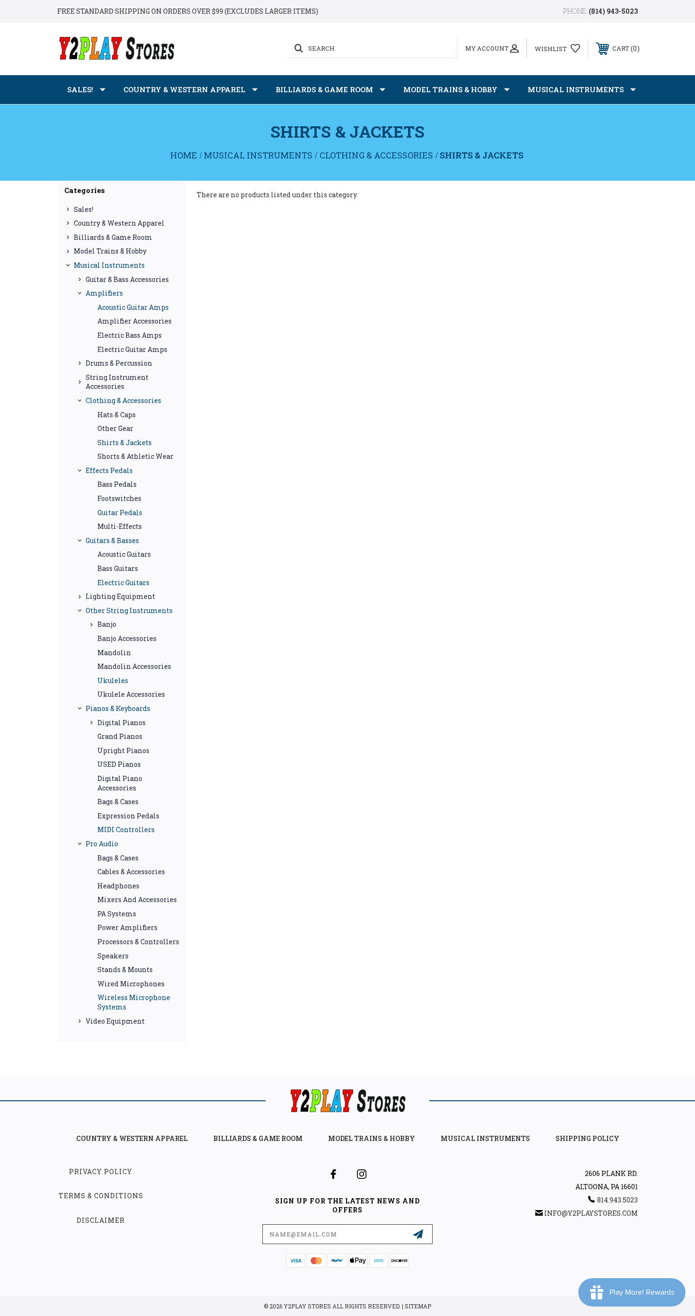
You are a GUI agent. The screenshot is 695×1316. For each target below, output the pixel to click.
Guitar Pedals (119, 512)
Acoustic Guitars (124, 554)
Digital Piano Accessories (119, 783)
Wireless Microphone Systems (133, 1002)
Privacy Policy (100, 1171)
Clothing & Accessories (123, 400)
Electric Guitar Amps (132, 349)
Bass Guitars (117, 568)
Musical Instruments (576, 89)
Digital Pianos (121, 722)
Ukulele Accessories (131, 694)
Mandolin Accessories (134, 666)
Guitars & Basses (112, 540)
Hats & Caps (116, 414)
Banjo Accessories (126, 638)
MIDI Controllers (126, 829)
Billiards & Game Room (324, 89)
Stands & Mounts (125, 969)
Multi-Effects (119, 526)
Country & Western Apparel (184, 89)
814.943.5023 (617, 1199)
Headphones (118, 885)
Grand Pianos (119, 736)
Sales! (80, 89)
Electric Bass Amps (129, 335)
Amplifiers (104, 293)
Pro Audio (102, 843)
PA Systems (116, 913)
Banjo (106, 624)
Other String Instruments (129, 610)
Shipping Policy (587, 1138)
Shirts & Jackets (124, 442)
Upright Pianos (123, 750)
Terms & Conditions (101, 1195)
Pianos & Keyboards (118, 708)
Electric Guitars (123, 582)
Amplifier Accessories (134, 320)
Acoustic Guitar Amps (133, 307)
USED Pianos (119, 764)
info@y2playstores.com (591, 1213)
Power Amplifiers (127, 927)
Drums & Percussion (119, 363)
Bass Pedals (117, 484)
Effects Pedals (109, 470)
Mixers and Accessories (137, 899)
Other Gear (115, 428)
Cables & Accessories (131, 871)
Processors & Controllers (138, 941)
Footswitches (119, 498)
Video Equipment (115, 1021)
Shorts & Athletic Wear (135, 456)
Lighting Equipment (120, 596)
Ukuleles (112, 680)
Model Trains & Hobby (450, 89)
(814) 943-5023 (613, 11)
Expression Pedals (128, 815)
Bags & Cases (118, 801)
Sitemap (418, 1306)
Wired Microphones (131, 983)
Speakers (113, 955)
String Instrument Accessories (117, 382)
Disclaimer (101, 1220)
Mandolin (114, 652)
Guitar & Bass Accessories (127, 279)
